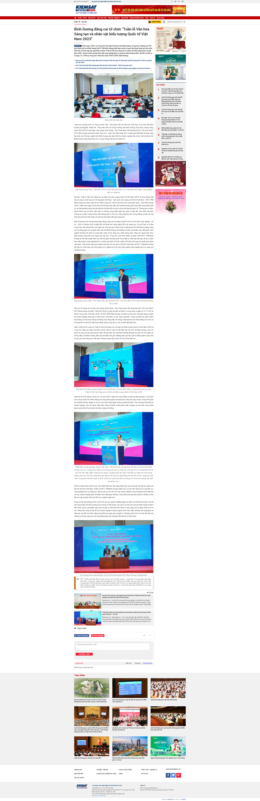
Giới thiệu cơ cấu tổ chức (99, 795)
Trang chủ (78, 770)
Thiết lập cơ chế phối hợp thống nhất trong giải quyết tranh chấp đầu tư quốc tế (170, 136)
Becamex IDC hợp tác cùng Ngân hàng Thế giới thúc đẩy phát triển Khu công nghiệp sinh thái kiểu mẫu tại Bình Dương (126, 596)
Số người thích (147, 663)
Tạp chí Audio (160, 18)
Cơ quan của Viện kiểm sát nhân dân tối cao (106, 1)
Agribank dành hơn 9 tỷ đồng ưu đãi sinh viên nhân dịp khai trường (170, 158)
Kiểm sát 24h (91, 18)
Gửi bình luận (84, 654)
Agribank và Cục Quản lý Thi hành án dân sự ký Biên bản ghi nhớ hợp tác (170, 151)
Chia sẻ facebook (82, 636)
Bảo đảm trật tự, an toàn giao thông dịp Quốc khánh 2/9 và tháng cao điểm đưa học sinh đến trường (170, 121)
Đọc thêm (80, 675)
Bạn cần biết (124, 18)
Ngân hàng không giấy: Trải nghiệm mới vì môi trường (168, 758)
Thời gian (137, 663)
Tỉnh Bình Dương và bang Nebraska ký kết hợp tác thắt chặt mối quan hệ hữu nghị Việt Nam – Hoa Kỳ (126, 613)
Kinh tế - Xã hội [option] (80, 22)
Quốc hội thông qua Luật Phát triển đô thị (169, 143)
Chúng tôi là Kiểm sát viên (137, 18)
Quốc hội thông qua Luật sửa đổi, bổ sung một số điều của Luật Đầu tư (170, 111)
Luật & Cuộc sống (102, 18)
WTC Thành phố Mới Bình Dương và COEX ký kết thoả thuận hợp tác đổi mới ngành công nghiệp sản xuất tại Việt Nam (113, 68)
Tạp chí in (152, 18)
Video (146, 18)
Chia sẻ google (98, 636)
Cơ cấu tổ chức (155, 22)
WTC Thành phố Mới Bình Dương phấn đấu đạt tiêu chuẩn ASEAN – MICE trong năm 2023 (104, 65)
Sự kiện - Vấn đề (82, 18)
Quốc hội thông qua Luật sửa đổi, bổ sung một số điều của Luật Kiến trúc (168, 729)
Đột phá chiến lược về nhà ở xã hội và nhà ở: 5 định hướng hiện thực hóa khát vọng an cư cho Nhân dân (171, 91)
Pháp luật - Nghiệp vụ (114, 18)
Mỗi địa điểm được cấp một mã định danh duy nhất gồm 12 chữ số (171, 129)
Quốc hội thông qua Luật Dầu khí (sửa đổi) (87, 758)
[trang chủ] (75, 17)
